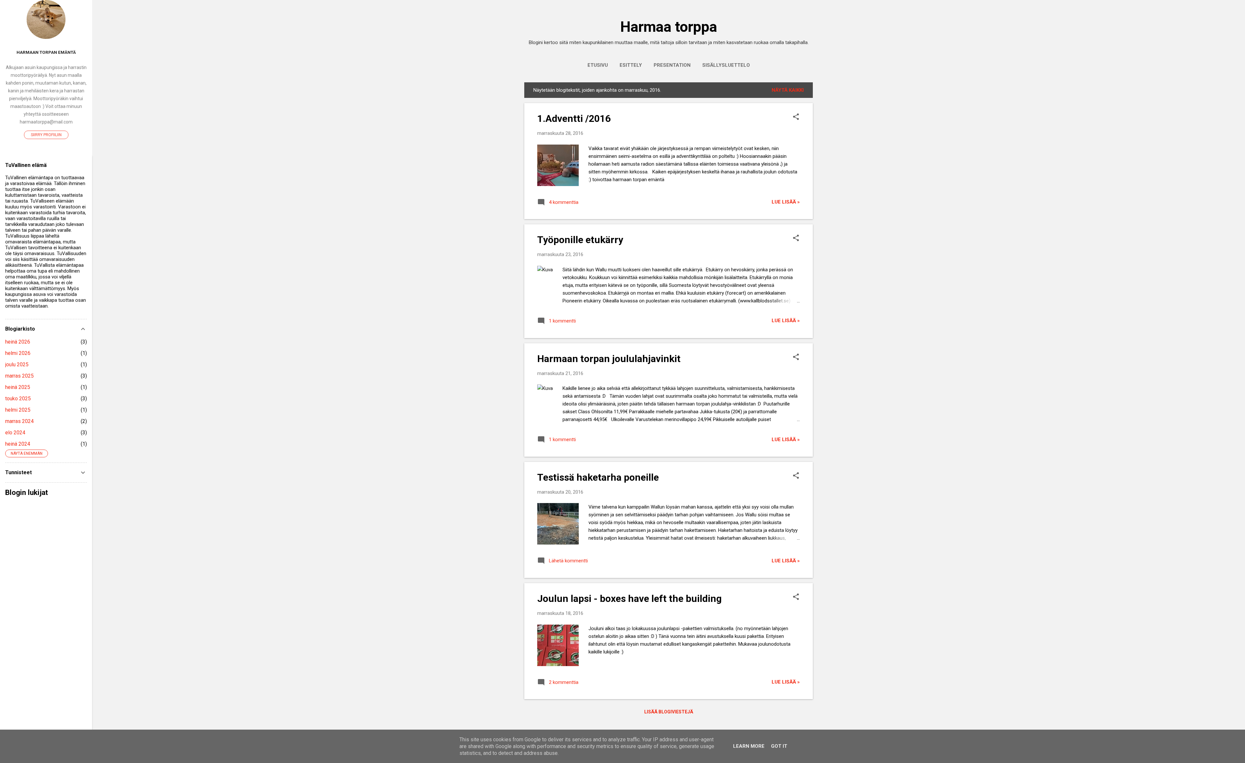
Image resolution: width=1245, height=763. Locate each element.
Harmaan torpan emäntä (46, 52)
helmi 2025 (17, 410)
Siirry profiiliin (46, 135)
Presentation (672, 65)
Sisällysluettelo (726, 65)
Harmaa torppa (668, 26)
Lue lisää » (786, 202)
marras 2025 (19, 376)
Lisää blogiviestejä (668, 711)
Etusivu (597, 65)
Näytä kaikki (788, 90)
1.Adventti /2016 (574, 118)
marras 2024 (19, 421)
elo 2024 (15, 432)
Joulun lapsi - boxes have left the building (629, 598)
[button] (796, 117)
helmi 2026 (17, 353)
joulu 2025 (17, 364)
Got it (779, 746)
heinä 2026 (17, 342)
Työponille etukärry (580, 239)
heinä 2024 (17, 444)
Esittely (631, 65)
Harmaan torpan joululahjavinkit (609, 358)
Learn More (749, 746)
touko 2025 (18, 398)
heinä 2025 (17, 387)
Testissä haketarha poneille (598, 477)
